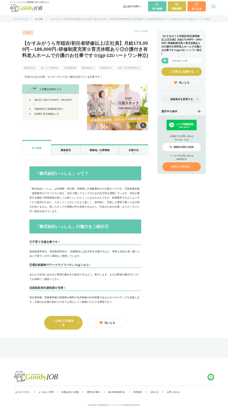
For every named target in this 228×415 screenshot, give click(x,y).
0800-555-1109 (183, 147)
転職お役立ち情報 (70, 392)
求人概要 (37, 147)
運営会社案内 (93, 392)
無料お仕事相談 (180, 166)
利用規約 (137, 392)
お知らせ (154, 392)
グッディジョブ (21, 19)
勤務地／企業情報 (100, 150)
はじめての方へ (132, 6)
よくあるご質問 (46, 392)
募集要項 (66, 150)
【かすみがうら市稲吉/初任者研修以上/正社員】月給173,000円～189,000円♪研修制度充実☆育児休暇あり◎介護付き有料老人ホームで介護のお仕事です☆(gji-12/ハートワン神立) (130, 19)
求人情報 (39, 19)
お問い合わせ (173, 392)
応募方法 (134, 150)
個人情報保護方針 (116, 392)
